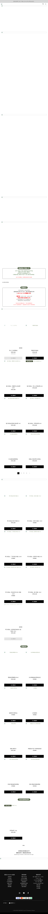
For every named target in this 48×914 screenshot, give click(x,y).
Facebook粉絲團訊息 (38, 880)
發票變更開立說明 (24, 883)
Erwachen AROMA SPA (38, 883)
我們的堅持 (9, 880)
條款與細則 (24, 886)
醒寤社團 (38, 884)
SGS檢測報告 (9, 881)
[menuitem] (18, 473)
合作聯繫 (38, 888)
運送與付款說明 (24, 880)
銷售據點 (10, 886)
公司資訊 (10, 878)
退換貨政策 (24, 881)
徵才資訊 (38, 886)
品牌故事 (10, 876)
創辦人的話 (9, 883)
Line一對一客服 (38, 881)
